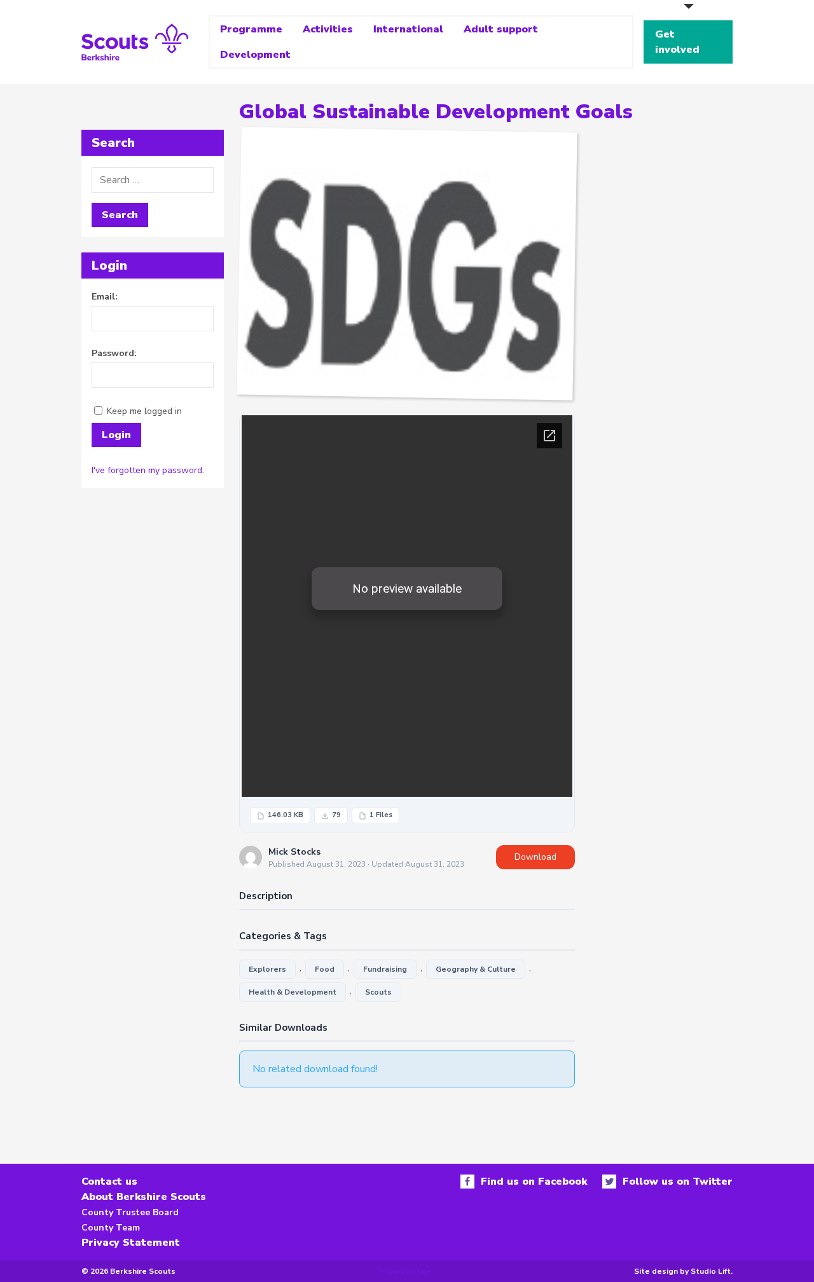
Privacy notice (405, 1271)
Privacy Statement (130, 1243)
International (408, 29)
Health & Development (292, 992)
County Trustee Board (130, 1212)
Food (325, 969)
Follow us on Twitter (678, 1182)
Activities (328, 29)
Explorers (267, 969)
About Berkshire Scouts (143, 1197)
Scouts (378, 992)
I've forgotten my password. (148, 470)
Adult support (501, 29)
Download (535, 857)
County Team (110, 1228)
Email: (105, 297)
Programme (251, 29)
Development (255, 55)
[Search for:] (153, 180)
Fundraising (385, 969)
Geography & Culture (476, 969)
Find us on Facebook (534, 1182)
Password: (114, 353)
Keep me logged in (144, 411)
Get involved (677, 42)
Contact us (109, 1182)
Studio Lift (711, 1271)
